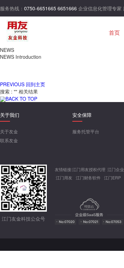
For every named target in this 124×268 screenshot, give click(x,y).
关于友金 (9, 131)
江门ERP (112, 177)
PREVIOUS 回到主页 (22, 84)
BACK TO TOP (21, 98)
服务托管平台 (85, 131)
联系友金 (9, 140)
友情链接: (63, 169)
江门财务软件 (88, 177)
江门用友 (64, 177)
